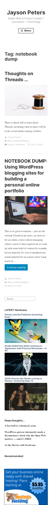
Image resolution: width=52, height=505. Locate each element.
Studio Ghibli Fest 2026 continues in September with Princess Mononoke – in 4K (26, 348)
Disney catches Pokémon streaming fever (23, 315)
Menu (27, 30)
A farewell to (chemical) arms (20, 425)
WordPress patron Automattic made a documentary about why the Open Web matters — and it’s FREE (25, 435)
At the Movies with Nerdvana (20, 445)
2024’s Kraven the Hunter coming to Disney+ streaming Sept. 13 (23, 379)
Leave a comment (16, 144)
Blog (10, 141)
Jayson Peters (26, 12)
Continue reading (17, 268)
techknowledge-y (21, 141)
